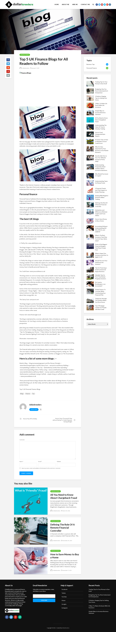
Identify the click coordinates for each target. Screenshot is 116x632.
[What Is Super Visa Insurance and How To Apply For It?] (90, 255)
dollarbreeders (25, 68)
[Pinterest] (15, 617)
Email (40, 461)
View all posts (34, 409)
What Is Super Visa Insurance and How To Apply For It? (101, 255)
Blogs (21, 393)
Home (57, 4)
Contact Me (85, 4)
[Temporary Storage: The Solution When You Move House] (90, 300)
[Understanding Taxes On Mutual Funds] (90, 183)
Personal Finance (24, 54)
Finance (28, 393)
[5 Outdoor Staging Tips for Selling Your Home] (90, 98)
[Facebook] (7, 617)
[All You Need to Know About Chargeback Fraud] (31, 501)
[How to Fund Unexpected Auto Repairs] (90, 134)
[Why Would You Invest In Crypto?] (90, 175)
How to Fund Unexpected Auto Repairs (100, 134)
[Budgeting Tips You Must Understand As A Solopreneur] (90, 91)
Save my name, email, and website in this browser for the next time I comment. (41, 468)
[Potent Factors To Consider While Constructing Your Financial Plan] (90, 291)
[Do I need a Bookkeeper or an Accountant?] (90, 284)
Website (59, 461)
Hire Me (75, 4)
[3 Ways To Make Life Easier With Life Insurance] (90, 105)
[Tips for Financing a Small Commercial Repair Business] (90, 269)
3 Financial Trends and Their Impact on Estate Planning (101, 190)
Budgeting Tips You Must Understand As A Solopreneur (101, 91)
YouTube (64, 597)
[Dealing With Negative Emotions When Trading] (90, 197)
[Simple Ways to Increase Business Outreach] (90, 112)
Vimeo (63, 600)
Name (21, 461)
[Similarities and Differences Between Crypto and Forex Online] (90, 212)
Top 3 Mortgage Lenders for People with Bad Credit (100, 307)
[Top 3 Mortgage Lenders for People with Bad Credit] (90, 307)
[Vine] (20, 617)
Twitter (64, 593)
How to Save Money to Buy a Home (64, 556)
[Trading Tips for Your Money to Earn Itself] (90, 83)
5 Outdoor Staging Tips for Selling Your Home (101, 98)
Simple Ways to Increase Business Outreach (100, 112)
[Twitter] (11, 617)
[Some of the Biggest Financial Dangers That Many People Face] (90, 246)
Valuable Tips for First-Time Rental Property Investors (100, 277)
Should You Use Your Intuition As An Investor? (101, 262)
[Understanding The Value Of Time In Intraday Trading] (90, 127)
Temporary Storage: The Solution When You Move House (101, 300)
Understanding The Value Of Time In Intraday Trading (100, 127)
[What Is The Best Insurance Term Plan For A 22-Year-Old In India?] (90, 237)
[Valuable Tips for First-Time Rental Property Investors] (90, 277)
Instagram (65, 608)
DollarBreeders (65, 628)
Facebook (64, 589)
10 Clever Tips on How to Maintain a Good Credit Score (101, 141)
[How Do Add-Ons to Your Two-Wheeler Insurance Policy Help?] (90, 157)
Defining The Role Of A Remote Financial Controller (62, 527)
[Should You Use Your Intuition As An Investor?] (90, 262)
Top (33, 393)
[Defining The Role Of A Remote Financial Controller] (31, 531)
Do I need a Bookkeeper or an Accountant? (100, 284)
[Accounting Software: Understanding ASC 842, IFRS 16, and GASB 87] (90, 228)
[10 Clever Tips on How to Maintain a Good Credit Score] (90, 141)
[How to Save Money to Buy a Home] (31, 560)
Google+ (64, 604)
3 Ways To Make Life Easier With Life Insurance (101, 105)
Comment (21, 439)
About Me (65, 4)
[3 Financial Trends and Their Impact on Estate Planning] (90, 190)
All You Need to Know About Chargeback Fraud (63, 496)
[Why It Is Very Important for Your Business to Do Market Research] (90, 148)
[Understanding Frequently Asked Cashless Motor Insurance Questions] (90, 166)
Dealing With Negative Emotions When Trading (101, 197)
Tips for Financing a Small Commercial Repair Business (101, 269)
